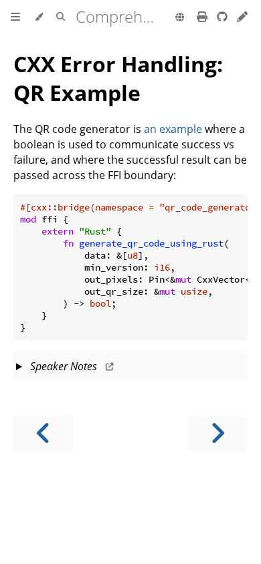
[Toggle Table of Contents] (15, 17)
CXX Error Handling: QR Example (118, 78)
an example (173, 129)
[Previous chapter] (43, 433)
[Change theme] (38, 17)
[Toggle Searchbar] (61, 17)
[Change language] (180, 18)
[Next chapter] (217, 433)
